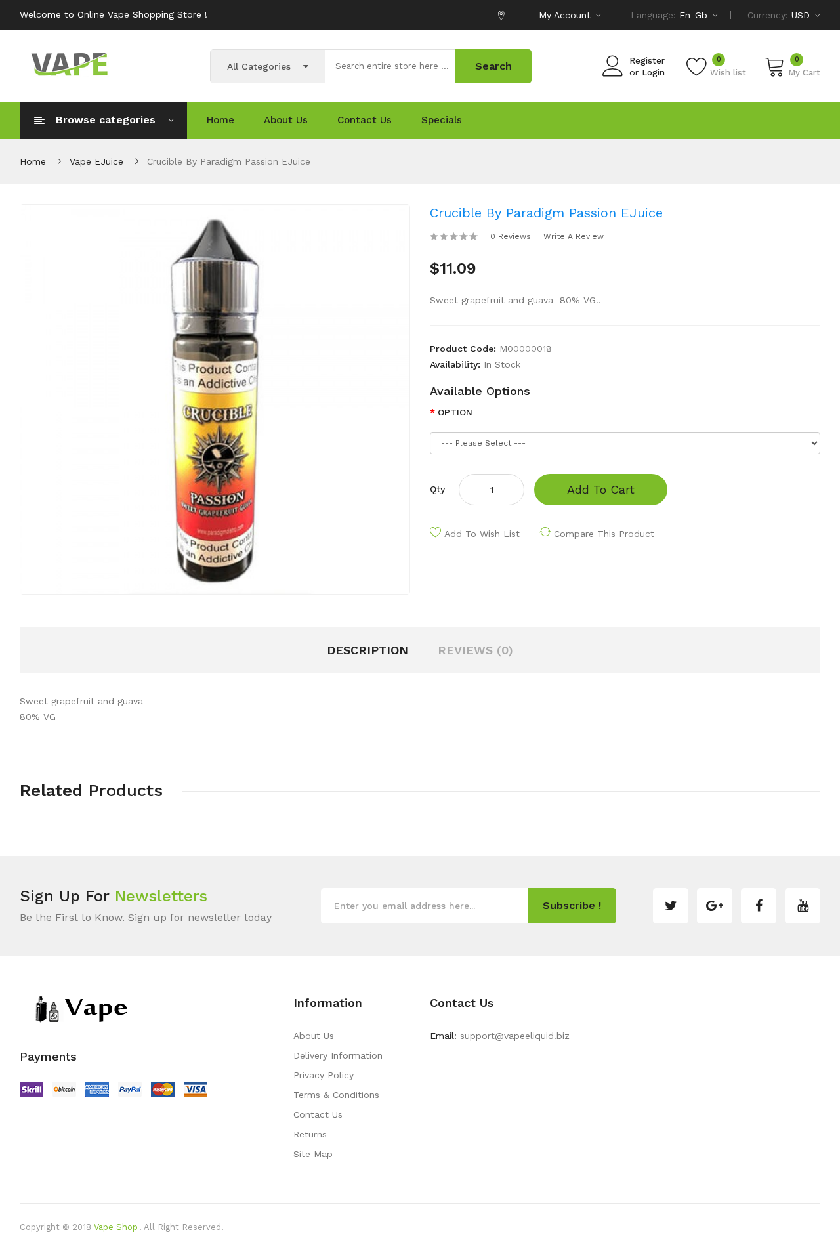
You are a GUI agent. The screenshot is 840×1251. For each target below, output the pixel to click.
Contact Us (318, 1114)
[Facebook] (758, 905)
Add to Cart (601, 489)
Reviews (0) (475, 650)
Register (647, 61)
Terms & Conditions (336, 1095)
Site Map (313, 1154)
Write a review (573, 236)
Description (367, 650)
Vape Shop (116, 1227)
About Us (313, 1035)
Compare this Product (604, 533)
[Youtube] (802, 905)
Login (653, 72)
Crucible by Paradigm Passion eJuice (228, 161)
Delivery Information (338, 1055)
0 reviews (510, 236)
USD (802, 15)
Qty (437, 489)
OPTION (455, 412)
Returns (310, 1134)
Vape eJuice (96, 161)
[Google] (714, 905)
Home (33, 161)
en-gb (695, 15)
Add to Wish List (482, 533)
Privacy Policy (323, 1075)
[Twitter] (670, 905)
